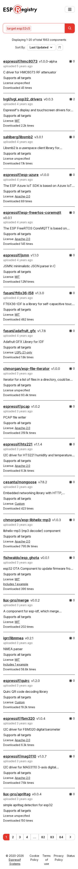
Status (71, 855)
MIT (17, 120)
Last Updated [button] (39, 47)
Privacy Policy (59, 857)
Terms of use (46, 859)
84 (61, 837)
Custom (20, 503)
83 (52, 837)
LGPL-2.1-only (23, 352)
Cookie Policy (34, 857)
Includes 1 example (15, 584)
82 (43, 837)
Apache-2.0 (22, 196)
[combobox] (34, 28)
